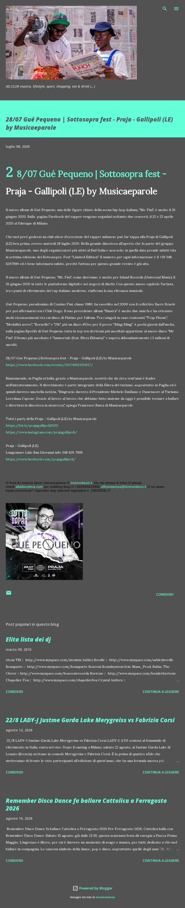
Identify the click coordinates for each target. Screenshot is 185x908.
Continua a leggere (161, 691)
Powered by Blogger (95, 888)
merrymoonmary (105, 897)
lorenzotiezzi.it (81, 483)
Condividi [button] (164, 594)
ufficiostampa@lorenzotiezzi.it (123, 487)
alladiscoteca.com (29, 487)
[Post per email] (9, 594)
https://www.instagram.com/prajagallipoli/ (41, 432)
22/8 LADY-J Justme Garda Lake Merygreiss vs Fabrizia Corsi (90, 720)
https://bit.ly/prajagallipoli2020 (32, 425)
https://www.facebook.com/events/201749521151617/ (49, 365)
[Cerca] (165, 9)
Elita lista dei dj (28, 639)
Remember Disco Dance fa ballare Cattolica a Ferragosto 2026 (86, 804)
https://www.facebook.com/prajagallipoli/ (41, 459)
